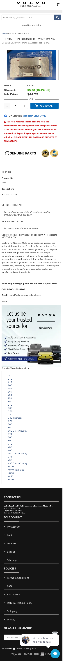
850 (10, 401)
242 (10, 378)
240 (10, 375)
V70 (10, 456)
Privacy (11, 619)
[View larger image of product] (31, 65)
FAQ (9, 586)
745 (10, 391)
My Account (13, 526)
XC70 (11, 476)
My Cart (11, 543)
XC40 (11, 466)
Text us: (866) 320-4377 (14, 513)
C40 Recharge (15, 417)
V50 (10, 447)
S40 (10, 424)
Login (10, 534)
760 (10, 395)
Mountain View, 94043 (34, 116)
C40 (10, 414)
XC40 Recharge (16, 469)
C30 (10, 411)
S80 (10, 437)
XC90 (11, 479)
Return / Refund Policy (19, 602)
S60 (10, 427)
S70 (10, 434)
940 (10, 404)
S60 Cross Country (17, 430)
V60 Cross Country (17, 453)
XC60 (11, 473)
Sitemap (11, 560)
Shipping (12, 611)
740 (10, 388)
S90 (10, 440)
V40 (10, 443)
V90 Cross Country (17, 463)
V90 (10, 460)
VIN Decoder (14, 594)
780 (10, 398)
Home (4, 34)
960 (10, 408)
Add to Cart (47, 105)
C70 (10, 421)
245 (10, 385)
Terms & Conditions (18, 577)
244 (10, 382)
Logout (11, 551)
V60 (10, 450)
